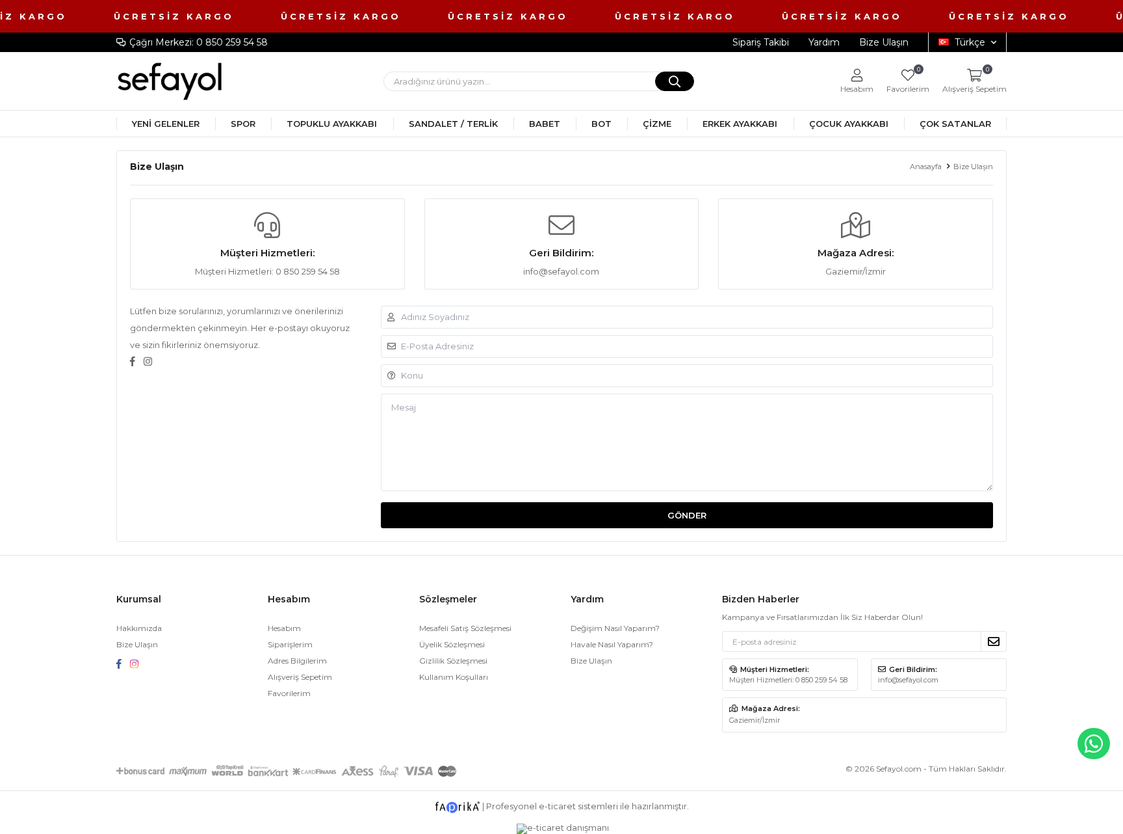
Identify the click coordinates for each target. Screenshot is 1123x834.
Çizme (657, 123)
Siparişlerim (290, 644)
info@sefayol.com (561, 271)
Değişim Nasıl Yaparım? (615, 628)
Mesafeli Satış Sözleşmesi (465, 628)
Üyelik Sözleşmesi (452, 644)
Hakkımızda (139, 628)
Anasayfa (926, 166)
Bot (601, 123)
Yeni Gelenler (166, 123)
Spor (243, 123)
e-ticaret (557, 806)
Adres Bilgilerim (297, 661)
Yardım (824, 42)
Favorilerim (907, 81)
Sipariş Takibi (760, 42)
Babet (544, 123)
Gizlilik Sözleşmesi (453, 661)
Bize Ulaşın (884, 42)
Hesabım (284, 628)
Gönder (686, 515)
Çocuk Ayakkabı (848, 123)
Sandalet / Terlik (453, 123)
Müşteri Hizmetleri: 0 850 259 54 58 (267, 271)
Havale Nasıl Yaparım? (612, 644)
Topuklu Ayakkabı (332, 123)
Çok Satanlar (955, 123)
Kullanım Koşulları (453, 677)
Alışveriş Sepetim (300, 677)
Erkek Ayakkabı (740, 123)
